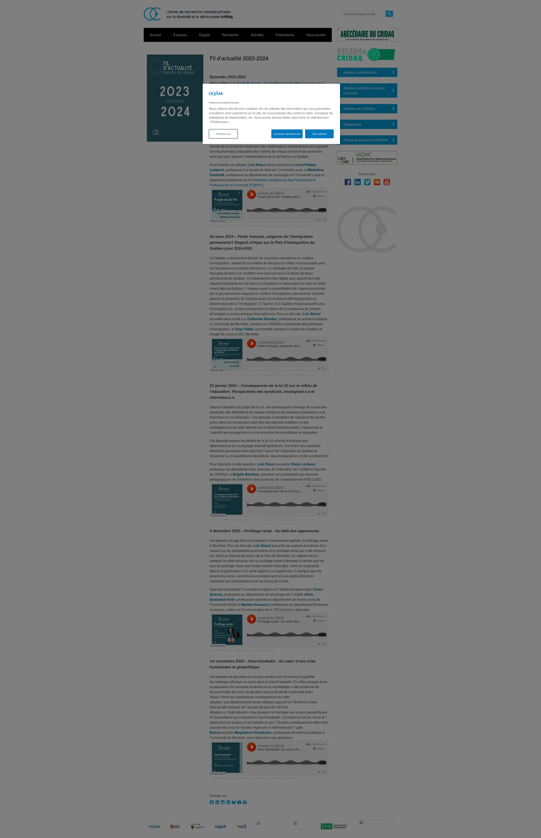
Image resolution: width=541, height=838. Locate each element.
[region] (271, 114)
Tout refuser (319, 134)
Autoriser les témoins (287, 134)
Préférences (223, 134)
